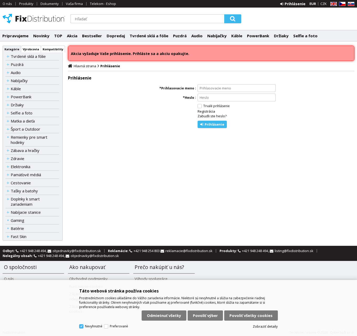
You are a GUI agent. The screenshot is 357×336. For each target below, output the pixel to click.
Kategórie (11, 49)
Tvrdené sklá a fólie (149, 35)
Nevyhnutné (93, 326)
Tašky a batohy (24, 190)
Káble (236, 35)
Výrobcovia (31, 49)
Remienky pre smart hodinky (29, 140)
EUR (312, 3)
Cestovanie (21, 182)
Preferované (119, 326)
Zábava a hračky (25, 150)
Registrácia (206, 111)
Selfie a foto (305, 35)
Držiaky (281, 35)
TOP (58, 35)
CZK (323, 3)
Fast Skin (18, 236)
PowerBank (258, 35)
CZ (341, 4)
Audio (197, 35)
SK (350, 4)
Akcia (72, 35)
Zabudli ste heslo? (212, 116)
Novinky (41, 35)
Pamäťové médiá (26, 174)
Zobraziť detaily (265, 326)
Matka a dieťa (23, 121)
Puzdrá (180, 35)
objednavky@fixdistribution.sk (77, 250)
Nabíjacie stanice (26, 212)
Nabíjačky (217, 35)
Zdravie (17, 158)
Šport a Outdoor (25, 129)
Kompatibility (53, 49)
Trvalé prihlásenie (216, 106)
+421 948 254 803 (147, 250)
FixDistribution (34, 18)
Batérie (17, 228)
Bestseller (92, 35)
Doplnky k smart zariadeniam (25, 201)
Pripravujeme (15, 35)
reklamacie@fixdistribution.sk (188, 250)
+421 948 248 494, (34, 250)
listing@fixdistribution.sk (294, 250)
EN (333, 4)
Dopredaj (116, 35)
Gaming (17, 220)
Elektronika (20, 166)
